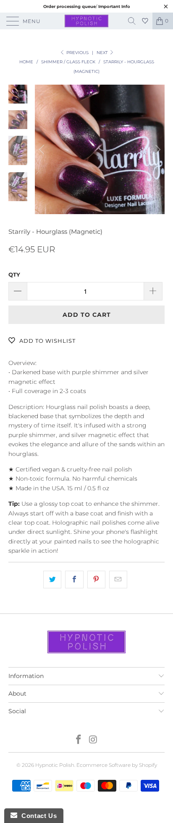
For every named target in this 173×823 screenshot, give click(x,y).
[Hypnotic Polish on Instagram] (93, 740)
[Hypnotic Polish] (86, 21)
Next (103, 52)
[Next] (156, 149)
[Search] (134, 21)
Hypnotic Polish (54, 765)
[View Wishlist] (146, 21)
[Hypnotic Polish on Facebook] (79, 740)
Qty (14, 274)
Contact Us (37, 815)
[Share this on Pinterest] (96, 579)
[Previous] (42, 149)
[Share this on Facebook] (74, 579)
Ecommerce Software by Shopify (116, 765)
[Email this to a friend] (118, 579)
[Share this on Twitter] (52, 579)
